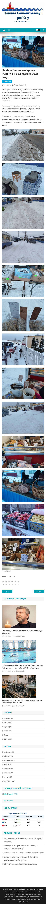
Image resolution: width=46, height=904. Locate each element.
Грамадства (7, 81)
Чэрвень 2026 (9, 760)
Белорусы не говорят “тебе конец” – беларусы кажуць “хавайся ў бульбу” (21, 847)
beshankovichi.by (20, 85)
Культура (7, 727)
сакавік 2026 (9, 773)
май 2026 (7, 764)
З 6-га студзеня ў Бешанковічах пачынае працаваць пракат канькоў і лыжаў (39, 592)
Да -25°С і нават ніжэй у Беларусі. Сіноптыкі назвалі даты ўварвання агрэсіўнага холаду (8, 592)
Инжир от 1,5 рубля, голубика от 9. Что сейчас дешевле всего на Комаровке (21, 858)
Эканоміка (8, 739)
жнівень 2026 (9, 752)
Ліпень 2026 (8, 756)
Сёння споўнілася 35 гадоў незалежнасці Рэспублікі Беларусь (23, 840)
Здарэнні (7, 722)
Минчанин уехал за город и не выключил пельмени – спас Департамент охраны (23, 701)
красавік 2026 (9, 769)
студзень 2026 (9, 781)
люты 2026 (8, 777)
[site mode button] (38, 30)
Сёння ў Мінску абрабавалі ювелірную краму (20, 864)
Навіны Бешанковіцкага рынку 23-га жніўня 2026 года (24, 853)
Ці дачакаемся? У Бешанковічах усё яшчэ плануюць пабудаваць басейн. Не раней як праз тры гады (22, 667)
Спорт (6, 735)
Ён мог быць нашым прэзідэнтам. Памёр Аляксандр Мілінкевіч (22, 632)
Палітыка (7, 731)
